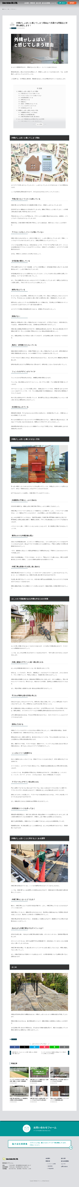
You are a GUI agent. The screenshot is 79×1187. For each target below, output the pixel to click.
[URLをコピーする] (64, 1047)
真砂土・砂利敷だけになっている (29, 103)
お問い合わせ (62, 3)
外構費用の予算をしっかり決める (29, 112)
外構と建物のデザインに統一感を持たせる (31, 121)
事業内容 (48, 1161)
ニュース (63, 1163)
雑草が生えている (25, 99)
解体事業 (50, 1166)
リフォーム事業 (52, 1163)
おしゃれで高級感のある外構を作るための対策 (31, 119)
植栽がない (23, 101)
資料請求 (72, 3)
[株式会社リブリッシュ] (10, 3)
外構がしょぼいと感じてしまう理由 (28, 91)
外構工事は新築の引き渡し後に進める (30, 116)
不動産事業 (51, 1168)
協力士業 (63, 1158)
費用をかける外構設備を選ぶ (28, 114)
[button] (14, 1047)
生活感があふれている (26, 108)
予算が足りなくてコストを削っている (30, 93)
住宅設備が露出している (27, 97)
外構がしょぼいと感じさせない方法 (28, 110)
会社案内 (48, 1158)
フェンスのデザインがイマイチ (28, 105)
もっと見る (39, 124)
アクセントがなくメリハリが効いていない (31, 95)
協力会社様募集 (65, 1161)
